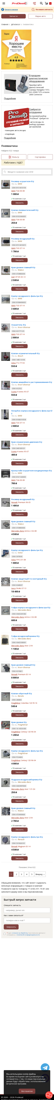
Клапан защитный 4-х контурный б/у (29, 578)
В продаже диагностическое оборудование (38, 78)
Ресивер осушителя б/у (22, 181)
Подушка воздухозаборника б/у (26, 779)
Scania (14, 391)
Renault (14, 502)
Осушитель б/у (18, 324)
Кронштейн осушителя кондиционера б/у (31, 470)
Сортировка (40, 157)
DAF (13, 277)
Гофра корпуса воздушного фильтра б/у (30, 607)
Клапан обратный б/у (21, 693)
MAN (13, 191)
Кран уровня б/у (19, 722)
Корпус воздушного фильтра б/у (27, 296)
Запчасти (13, 16)
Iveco (13, 588)
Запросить (11, 927)
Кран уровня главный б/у (23, 267)
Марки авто (40, 16)
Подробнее (10, 98)
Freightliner (15, 703)
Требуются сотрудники (35, 111)
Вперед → (40, 874)
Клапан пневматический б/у (24, 210)
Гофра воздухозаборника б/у (25, 636)
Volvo (13, 363)
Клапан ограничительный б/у (25, 353)
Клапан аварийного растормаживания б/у (31, 382)
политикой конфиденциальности (28, 935)
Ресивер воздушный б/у (23, 238)
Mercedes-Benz (17, 531)
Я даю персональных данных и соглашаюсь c (26, 934)
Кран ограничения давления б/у (26, 442)
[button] (49, 1095)
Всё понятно (27, 1091)
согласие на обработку (20, 933)
